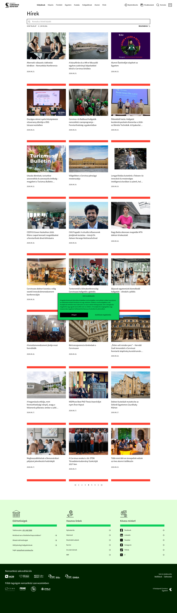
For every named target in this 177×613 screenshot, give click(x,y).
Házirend (69, 535)
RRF (67, 555)
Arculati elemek (71, 550)
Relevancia (143, 26)
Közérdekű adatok (72, 540)
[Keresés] (29, 21)
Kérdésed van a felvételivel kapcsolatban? (27, 535)
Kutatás (77, 5)
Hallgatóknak (87, 5)
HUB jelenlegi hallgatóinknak (22, 545)
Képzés (50, 5)
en (170, 5)
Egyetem (68, 5)
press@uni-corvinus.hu (25, 550)
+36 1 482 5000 (27, 530)
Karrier (68, 545)
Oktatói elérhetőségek (20, 540)
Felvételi (59, 5)
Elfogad (73, 315)
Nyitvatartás (70, 530)
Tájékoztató (168, 577)
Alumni (97, 5)
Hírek (104, 5)
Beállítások (158, 577)
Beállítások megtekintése (103, 315)
